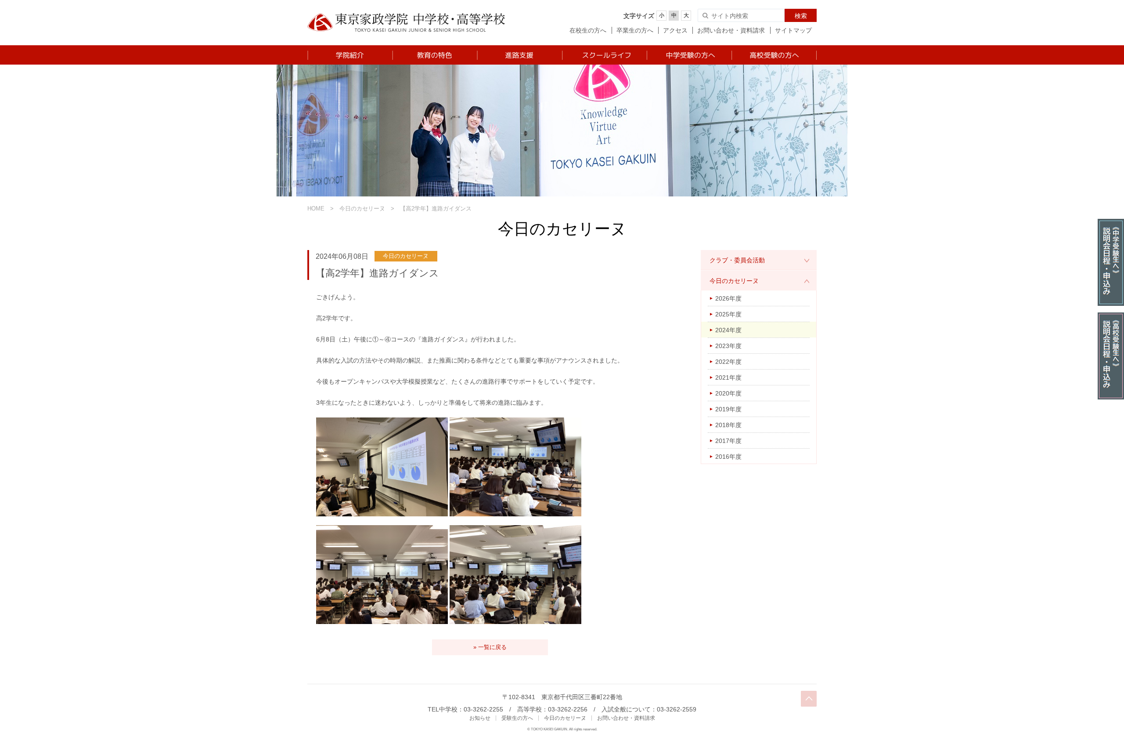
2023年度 (728, 345)
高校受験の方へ (774, 55)
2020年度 (728, 393)
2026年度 (728, 298)
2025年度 (728, 314)
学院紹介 (349, 55)
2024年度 (728, 330)
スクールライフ (604, 55)
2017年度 (728, 440)
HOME (315, 208)
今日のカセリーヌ (362, 208)
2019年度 (728, 409)
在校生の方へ (587, 30)
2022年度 (728, 361)
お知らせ (479, 718)
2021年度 (728, 377)
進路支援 (519, 55)
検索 (801, 15)
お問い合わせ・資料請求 (731, 30)
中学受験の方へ (688, 55)
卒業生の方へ (634, 30)
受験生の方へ (517, 718)
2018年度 (728, 424)
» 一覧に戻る (490, 647)
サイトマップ (793, 30)
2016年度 (728, 456)
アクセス (675, 30)
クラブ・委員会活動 (737, 260)
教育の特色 (434, 55)
